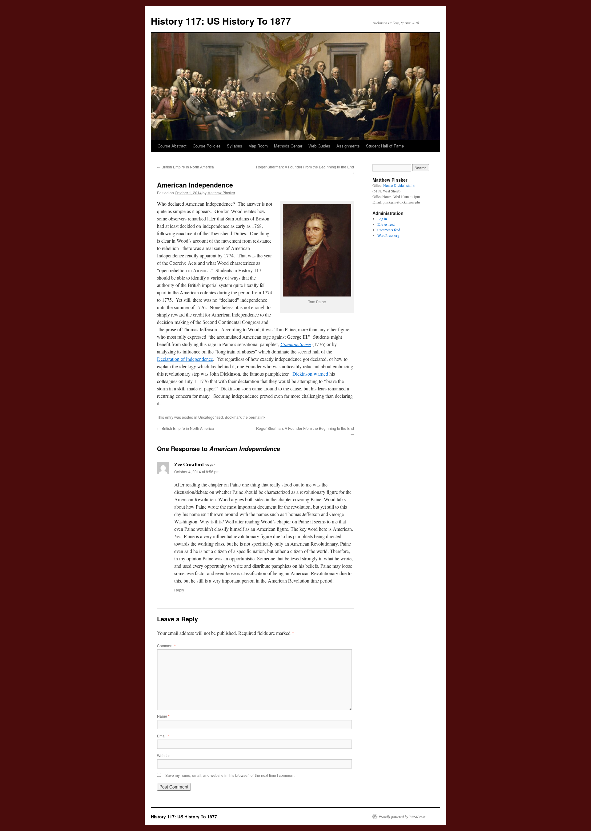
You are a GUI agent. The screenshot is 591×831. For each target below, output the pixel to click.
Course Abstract (172, 146)
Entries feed (386, 224)
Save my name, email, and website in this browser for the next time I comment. (230, 775)
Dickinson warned (310, 373)
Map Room (258, 146)
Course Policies (207, 146)
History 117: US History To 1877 (221, 20)
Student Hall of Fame (385, 146)
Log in (382, 218)
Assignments (348, 146)
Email (163, 735)
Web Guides (319, 146)
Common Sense (295, 344)
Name (163, 716)
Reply (179, 589)
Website (164, 755)
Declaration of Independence (185, 359)
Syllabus (234, 146)
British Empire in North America (185, 166)
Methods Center (288, 146)
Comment (166, 645)
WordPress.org (388, 235)
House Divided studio (399, 185)
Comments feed (388, 229)
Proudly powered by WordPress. (402, 816)
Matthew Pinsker (221, 192)
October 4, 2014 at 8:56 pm (196, 471)
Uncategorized (210, 417)
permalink (257, 417)
